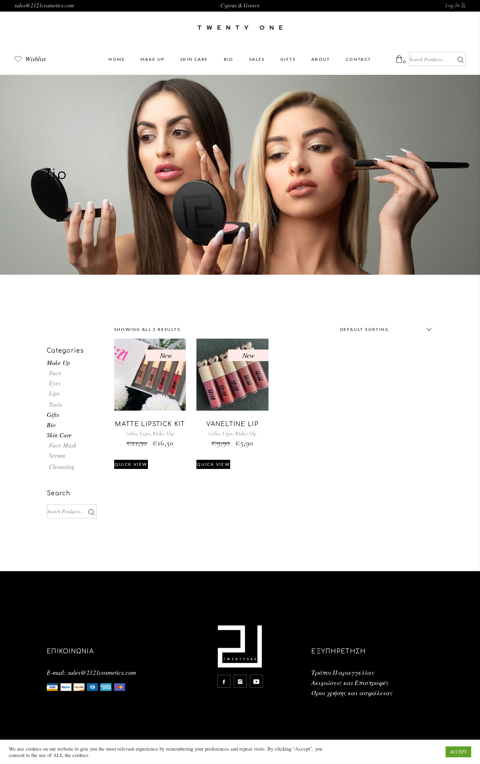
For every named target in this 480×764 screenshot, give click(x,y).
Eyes (55, 383)
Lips (145, 433)
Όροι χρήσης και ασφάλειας (352, 692)
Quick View (131, 464)
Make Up (163, 433)
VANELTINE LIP (232, 424)
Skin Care (59, 435)
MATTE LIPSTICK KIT (150, 424)
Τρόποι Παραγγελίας (342, 672)
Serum (57, 455)
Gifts (131, 433)
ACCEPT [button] (458, 752)
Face (55, 372)
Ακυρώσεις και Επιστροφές (350, 682)
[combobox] (384, 329)
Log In (452, 5)
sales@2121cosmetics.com (44, 5)
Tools (55, 404)
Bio (51, 424)
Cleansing (61, 466)
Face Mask (63, 445)
